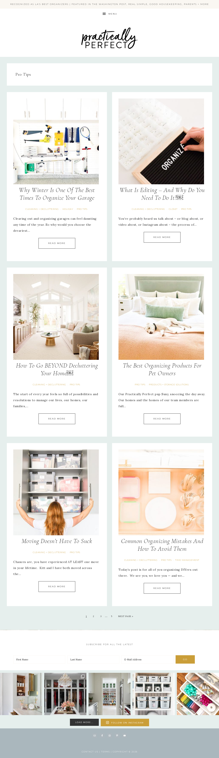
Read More (57, 243)
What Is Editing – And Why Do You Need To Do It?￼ (162, 194)
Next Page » (125, 616)
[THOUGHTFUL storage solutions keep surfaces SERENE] (21, 694)
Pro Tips (82, 209)
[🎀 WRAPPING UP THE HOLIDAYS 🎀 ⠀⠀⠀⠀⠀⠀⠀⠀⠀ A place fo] (198, 694)
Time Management (187, 560)
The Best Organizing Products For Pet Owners (162, 369)
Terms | (107, 751)
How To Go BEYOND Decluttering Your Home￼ (57, 369)
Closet (173, 209)
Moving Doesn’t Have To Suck (57, 541)
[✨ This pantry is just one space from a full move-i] (110, 694)
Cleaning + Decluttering (42, 209)
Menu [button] (112, 13)
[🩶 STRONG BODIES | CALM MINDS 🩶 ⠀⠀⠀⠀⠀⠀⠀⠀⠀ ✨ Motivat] (154, 694)
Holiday (67, 209)
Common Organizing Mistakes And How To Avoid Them (162, 545)
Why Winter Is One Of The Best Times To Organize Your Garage (57, 194)
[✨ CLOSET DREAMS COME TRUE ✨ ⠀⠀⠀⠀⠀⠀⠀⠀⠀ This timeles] (65, 694)
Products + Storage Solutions (169, 384)
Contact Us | (91, 751)
